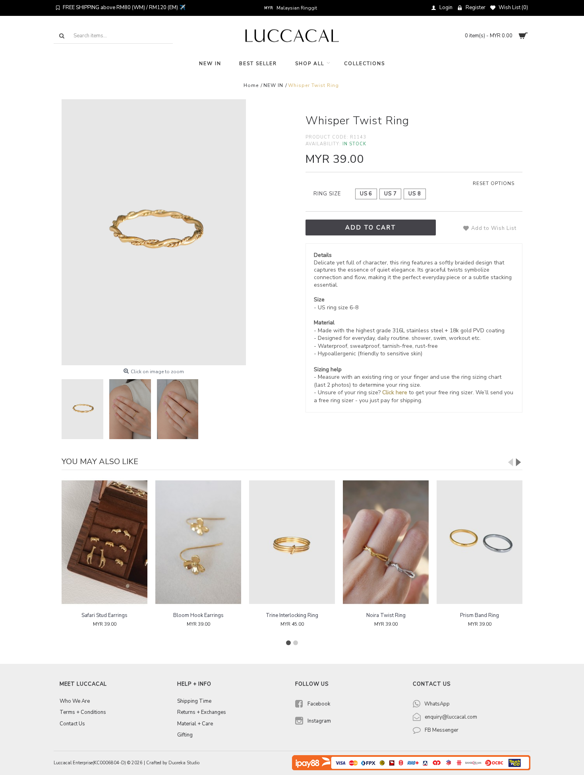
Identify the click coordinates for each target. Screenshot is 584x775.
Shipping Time (194, 701)
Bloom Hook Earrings (198, 615)
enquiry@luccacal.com (451, 717)
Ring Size (327, 193)
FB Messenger (441, 730)
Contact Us (72, 723)
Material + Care (195, 723)
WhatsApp (437, 704)
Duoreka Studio (183, 763)
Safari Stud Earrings (104, 615)
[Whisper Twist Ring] (154, 232)
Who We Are (75, 701)
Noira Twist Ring (386, 615)
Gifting (185, 734)
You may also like (100, 461)
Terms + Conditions (83, 712)
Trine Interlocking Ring (292, 615)
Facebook (318, 704)
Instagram (319, 721)
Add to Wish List (493, 228)
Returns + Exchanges (201, 712)
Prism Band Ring (479, 615)
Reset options (493, 183)
